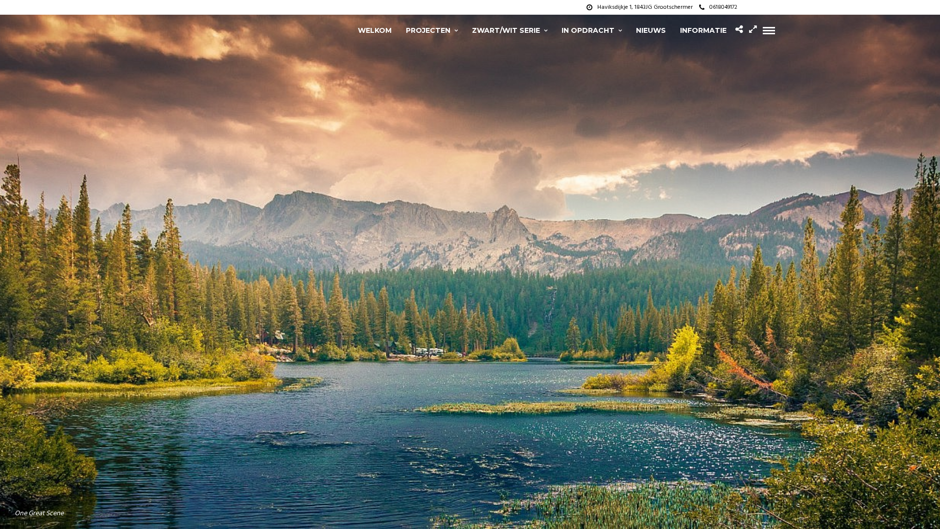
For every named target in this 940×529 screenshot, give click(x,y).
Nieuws (651, 30)
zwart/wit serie (506, 30)
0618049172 (723, 7)
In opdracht (588, 30)
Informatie (703, 30)
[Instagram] (772, 7)
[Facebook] (748, 7)
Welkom (375, 30)
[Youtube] (760, 7)
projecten (428, 30)
